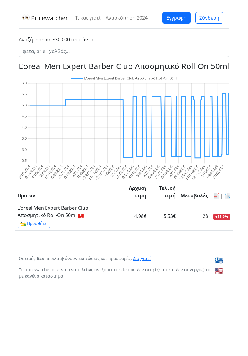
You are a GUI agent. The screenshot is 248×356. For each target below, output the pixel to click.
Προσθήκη (36, 223)
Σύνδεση (209, 17)
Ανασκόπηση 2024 (127, 17)
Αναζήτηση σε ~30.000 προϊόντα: (57, 39)
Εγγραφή (176, 17)
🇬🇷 (219, 260)
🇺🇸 (219, 270)
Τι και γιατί (88, 17)
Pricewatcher (49, 18)
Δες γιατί (142, 258)
